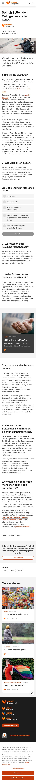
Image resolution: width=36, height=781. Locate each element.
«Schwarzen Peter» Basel (16, 90)
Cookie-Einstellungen (18, 768)
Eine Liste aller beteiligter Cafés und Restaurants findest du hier (15, 518)
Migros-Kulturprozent (21, 526)
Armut (12, 570)
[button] (3, 3)
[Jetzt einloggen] (32, 3)
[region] (18, 761)
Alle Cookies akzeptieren (18, 778)
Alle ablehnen (18, 773)
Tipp (5, 570)
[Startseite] (12, 3)
